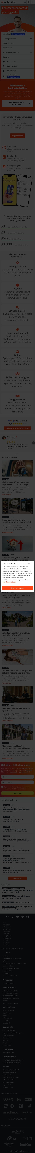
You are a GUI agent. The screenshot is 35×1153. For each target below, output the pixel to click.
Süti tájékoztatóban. (9, 582)
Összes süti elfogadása (17, 588)
